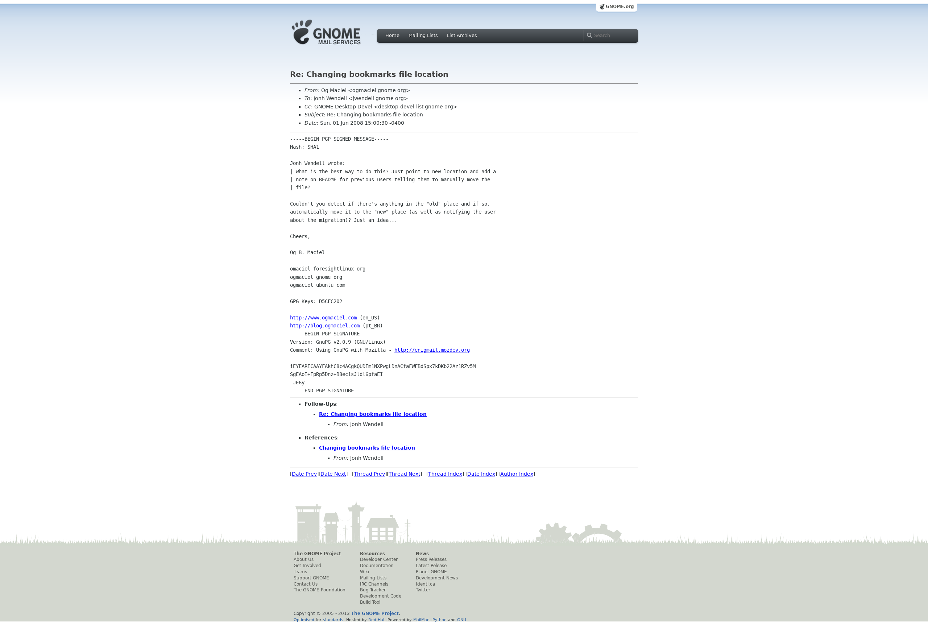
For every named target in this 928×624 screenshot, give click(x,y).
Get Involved (307, 565)
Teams (300, 571)
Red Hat (376, 619)
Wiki (364, 571)
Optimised (304, 619)
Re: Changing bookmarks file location (373, 414)
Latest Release (431, 565)
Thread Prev (369, 474)
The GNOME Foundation (319, 589)
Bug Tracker (373, 589)
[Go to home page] (337, 46)
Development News (437, 577)
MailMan (421, 619)
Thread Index (445, 474)
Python (439, 619)
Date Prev (304, 474)
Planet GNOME (431, 571)
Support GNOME (311, 577)
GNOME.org (620, 6)
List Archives (462, 35)
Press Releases (431, 559)
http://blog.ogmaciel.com (325, 325)
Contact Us (306, 584)
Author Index (516, 474)
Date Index (481, 474)
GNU (461, 619)
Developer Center (379, 559)
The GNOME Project (317, 553)
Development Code (380, 596)
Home (392, 35)
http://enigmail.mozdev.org (432, 350)
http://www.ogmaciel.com (323, 318)
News (422, 553)
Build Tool (370, 602)
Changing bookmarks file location (367, 448)
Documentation (377, 565)
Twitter (423, 589)
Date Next (333, 474)
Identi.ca (425, 584)
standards (333, 619)
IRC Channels (374, 584)
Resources (372, 553)
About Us (304, 559)
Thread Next (404, 474)
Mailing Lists (423, 35)
